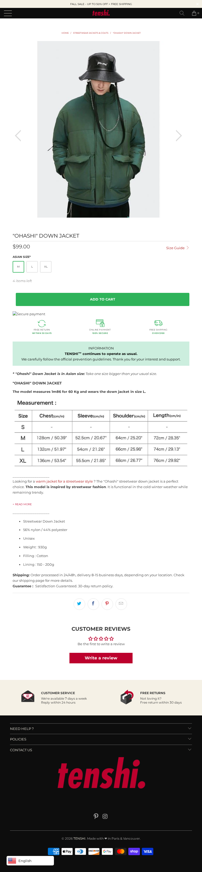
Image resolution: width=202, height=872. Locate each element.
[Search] (184, 13)
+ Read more (22, 504)
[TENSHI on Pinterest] (96, 817)
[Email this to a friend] (121, 604)
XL (46, 266)
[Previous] (19, 136)
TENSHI (79, 838)
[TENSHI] (101, 13)
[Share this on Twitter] (79, 604)
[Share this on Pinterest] (107, 604)
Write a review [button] (101, 657)
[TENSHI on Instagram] (105, 817)
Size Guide (175, 248)
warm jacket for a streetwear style (64, 481)
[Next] (177, 136)
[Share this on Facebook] (93, 604)
